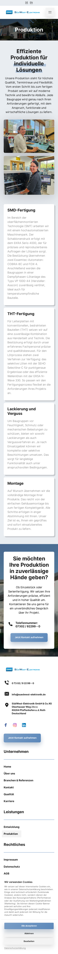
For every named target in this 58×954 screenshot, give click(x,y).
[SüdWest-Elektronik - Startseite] (23, 12)
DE (26, 2)
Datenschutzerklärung (15, 948)
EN (31, 2)
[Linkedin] (25, 725)
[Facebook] (7, 725)
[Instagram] (16, 725)
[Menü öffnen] (50, 12)
